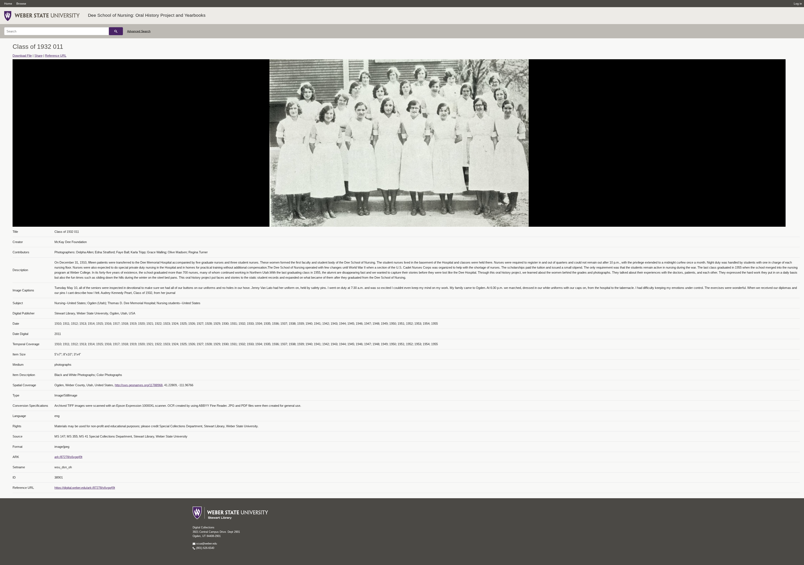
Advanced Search (139, 31)
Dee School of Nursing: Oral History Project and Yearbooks (147, 15)
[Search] (116, 31)
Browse (21, 3)
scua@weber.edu (206, 543)
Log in (798, 3)
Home (8, 3)
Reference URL (55, 55)
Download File (22, 55)
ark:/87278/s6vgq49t (68, 457)
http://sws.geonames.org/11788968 (138, 385)
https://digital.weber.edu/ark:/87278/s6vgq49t (84, 487)
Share (38, 55)
